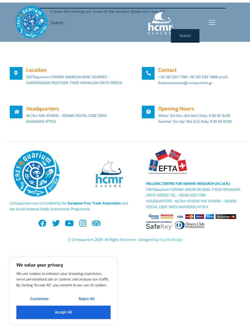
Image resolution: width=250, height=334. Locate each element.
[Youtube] (69, 223)
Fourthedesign (170, 239)
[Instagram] (82, 223)
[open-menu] (211, 22)
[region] (63, 290)
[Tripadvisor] (96, 223)
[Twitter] (56, 223)
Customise (39, 298)
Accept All (63, 312)
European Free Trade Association (94, 203)
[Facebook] (42, 223)
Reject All (87, 298)
